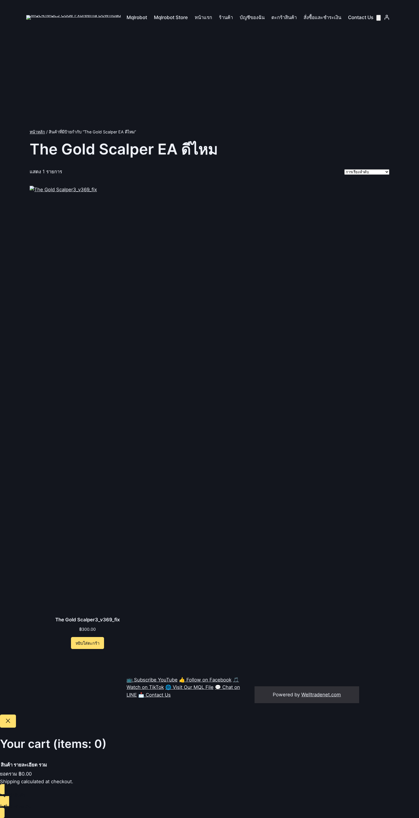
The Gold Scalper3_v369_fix (87, 619)
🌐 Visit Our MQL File (189, 687)
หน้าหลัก (37, 131)
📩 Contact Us (154, 695)
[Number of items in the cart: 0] (378, 18)
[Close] (8, 721)
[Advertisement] (209, 83)
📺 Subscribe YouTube (152, 680)
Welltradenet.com (321, 694)
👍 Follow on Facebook (205, 680)
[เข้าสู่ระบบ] (387, 17)
